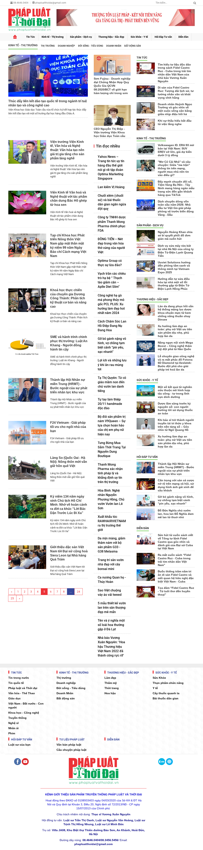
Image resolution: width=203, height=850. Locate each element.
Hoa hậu (110, 693)
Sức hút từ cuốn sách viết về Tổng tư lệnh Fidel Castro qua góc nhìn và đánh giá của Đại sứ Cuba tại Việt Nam (175, 541)
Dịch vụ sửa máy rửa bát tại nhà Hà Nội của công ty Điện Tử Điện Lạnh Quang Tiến (176, 250)
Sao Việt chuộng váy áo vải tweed (110, 592)
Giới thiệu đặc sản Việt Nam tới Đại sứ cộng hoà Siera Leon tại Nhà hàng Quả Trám (69, 553)
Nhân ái (13, 728)
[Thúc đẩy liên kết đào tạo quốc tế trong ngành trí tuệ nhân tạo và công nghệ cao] (48, 76)
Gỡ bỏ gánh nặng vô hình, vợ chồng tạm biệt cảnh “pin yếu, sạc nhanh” (112, 345)
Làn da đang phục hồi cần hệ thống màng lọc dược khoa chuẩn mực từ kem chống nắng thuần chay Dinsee (175, 313)
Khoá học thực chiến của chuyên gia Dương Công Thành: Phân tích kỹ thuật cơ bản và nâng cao (68, 298)
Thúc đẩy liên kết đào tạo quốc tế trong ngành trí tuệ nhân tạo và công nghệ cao (47, 103)
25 (12, 598)
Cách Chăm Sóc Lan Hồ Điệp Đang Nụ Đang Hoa (112, 326)
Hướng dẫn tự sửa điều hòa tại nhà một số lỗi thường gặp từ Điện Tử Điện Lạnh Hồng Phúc (174, 283)
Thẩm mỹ (110, 682)
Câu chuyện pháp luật (71, 749)
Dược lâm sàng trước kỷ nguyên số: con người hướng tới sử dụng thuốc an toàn (175, 408)
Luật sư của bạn (19, 744)
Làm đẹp (110, 677)
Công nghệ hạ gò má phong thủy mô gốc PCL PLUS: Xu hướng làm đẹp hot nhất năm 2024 (111, 304)
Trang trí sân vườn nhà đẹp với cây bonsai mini (111, 564)
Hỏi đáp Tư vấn (163, 36)
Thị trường (48, 45)
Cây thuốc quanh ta (166, 693)
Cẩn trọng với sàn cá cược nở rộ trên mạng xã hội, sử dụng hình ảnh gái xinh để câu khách (176, 485)
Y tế (155, 688)
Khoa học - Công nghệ (23, 712)
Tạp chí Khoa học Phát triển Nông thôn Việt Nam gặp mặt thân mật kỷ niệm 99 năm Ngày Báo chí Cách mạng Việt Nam (68, 246)
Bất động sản (132, 45)
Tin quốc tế (16, 682)
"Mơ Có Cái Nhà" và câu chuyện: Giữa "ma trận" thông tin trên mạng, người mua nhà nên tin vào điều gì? (174, 168)
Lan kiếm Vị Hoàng (111, 187)
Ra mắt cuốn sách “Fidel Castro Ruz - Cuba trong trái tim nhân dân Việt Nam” (174, 559)
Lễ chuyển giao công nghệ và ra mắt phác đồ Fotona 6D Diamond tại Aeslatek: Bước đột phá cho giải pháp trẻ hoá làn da (176, 363)
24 (78, 591)
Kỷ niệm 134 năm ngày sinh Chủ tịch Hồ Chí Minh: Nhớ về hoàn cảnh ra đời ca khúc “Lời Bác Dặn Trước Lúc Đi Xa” (68, 505)
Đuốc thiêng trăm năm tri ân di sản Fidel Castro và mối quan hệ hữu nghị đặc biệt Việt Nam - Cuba (176, 576)
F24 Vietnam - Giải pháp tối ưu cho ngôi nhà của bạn (68, 427)
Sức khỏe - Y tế (139, 36)
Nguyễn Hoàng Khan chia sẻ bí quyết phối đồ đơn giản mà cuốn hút (175, 235)
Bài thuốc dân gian (165, 698)
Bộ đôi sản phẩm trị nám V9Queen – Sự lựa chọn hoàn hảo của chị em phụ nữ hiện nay (111, 425)
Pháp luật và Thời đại (22, 688)
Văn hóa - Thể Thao (21, 693)
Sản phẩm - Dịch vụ (81, 36)
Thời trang (111, 688)
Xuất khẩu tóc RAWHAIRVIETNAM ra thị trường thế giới (112, 523)
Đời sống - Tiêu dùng (90, 45)
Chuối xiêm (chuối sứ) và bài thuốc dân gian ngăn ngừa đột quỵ (112, 202)
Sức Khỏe (159, 677)
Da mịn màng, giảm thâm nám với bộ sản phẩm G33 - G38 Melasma (111, 544)
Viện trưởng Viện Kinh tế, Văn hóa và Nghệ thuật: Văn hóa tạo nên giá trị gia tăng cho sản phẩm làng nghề (67, 150)
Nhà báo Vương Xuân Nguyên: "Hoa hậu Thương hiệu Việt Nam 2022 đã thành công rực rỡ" (111, 646)
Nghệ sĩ (13, 723)
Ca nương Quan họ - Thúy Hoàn (112, 580)
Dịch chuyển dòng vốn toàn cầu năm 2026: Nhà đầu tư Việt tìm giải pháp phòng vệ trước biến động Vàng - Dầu (176, 208)
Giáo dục (14, 698)
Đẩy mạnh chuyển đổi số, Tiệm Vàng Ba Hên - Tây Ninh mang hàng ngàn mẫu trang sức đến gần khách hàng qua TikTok (176, 188)
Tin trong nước (18, 677)
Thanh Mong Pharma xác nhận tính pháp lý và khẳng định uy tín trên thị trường (110, 473)
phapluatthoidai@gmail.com (50, 2)
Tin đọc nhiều (107, 146)
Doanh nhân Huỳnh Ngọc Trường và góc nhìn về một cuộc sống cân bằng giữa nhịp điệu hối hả (175, 109)
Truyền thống (17, 717)
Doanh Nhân (113, 45)
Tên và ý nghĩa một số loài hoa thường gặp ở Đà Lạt (111, 625)
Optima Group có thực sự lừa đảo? (110, 263)
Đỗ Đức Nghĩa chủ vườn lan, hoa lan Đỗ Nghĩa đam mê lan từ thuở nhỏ (175, 514)
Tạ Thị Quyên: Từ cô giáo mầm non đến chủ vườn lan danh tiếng (112, 384)
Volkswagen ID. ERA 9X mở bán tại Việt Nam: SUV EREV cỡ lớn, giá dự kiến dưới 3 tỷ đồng (176, 150)
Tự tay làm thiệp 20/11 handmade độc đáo (110, 404)
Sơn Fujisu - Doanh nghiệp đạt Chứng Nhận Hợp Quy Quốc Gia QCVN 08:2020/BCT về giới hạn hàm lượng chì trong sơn (112, 86)
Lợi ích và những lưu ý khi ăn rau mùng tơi (112, 364)
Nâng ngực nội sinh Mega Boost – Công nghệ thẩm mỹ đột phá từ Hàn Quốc (175, 346)
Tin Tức (30, 36)
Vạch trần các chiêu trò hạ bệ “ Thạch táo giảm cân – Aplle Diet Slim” (112, 280)
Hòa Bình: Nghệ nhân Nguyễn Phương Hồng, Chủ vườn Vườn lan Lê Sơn (111, 499)
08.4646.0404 (20, 2)
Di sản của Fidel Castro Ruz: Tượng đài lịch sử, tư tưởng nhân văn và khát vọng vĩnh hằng (176, 92)
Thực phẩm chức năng (168, 682)
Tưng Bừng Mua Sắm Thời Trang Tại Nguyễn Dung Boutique (112, 449)
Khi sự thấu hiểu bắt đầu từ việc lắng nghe (175, 122)
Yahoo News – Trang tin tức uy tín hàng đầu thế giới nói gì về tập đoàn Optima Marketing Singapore (111, 167)
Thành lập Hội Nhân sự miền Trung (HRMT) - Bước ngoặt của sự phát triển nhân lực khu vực (68, 386)
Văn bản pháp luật (68, 744)
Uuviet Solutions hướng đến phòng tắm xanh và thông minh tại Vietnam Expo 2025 (174, 267)
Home (15, 37)
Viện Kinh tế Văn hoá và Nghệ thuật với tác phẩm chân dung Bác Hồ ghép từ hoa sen (68, 198)
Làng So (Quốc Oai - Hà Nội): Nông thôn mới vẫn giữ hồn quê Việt (68, 462)
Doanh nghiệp (66, 45)
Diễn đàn (183, 36)
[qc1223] (125, 17)
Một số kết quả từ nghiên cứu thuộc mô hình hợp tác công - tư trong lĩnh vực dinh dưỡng (175, 392)
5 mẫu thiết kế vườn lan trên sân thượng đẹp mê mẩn (112, 607)
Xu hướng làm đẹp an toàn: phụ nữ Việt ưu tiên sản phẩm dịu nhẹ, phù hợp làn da (175, 331)
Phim (11, 733)
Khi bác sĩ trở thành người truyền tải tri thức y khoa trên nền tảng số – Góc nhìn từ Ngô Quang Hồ (176, 424)
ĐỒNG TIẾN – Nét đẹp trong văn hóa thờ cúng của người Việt (111, 245)
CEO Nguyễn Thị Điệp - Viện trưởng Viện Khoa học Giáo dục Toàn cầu (109, 132)
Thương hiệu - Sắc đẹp (111, 36)
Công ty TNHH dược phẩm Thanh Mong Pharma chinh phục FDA (112, 223)
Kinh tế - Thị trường (52, 36)
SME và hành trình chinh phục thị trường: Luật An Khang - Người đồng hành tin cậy (68, 343)
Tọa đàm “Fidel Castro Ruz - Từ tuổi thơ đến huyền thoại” (176, 591)
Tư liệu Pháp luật (72, 739)
